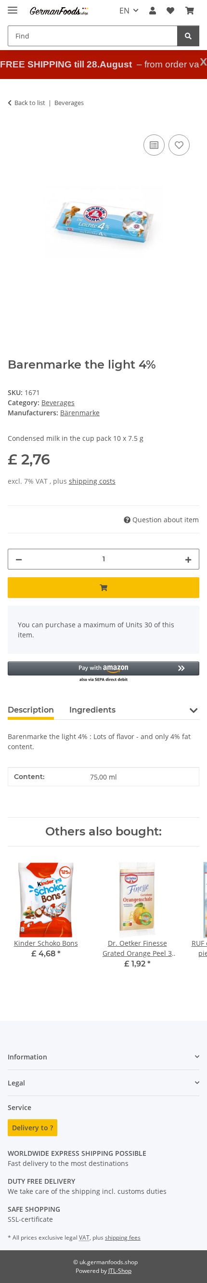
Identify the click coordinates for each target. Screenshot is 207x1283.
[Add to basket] (103, 587)
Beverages (58, 402)
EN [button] (124, 10)
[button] (152, 10)
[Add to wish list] (179, 145)
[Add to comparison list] (154, 145)
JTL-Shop (119, 1271)
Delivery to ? (32, 1127)
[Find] (188, 36)
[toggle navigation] (12, 6)
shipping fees (123, 1237)
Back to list (29, 102)
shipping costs (92, 481)
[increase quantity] (188, 559)
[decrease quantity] (18, 559)
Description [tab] (31, 709)
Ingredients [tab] (92, 709)
